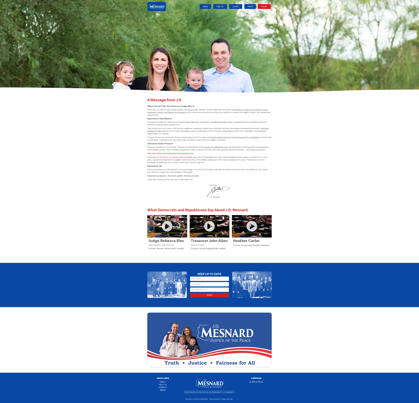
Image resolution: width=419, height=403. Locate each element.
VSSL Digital (227, 399)
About (163, 382)
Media (163, 390)
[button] (167, 226)
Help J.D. (163, 385)
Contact (163, 387)
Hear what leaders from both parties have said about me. (170, 153)
